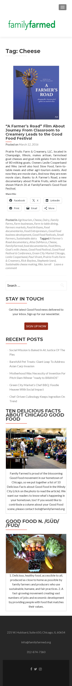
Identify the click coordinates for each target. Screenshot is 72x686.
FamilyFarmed (14, 245)
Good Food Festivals (44, 234)
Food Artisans (35, 227)
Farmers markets (16, 227)
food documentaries (35, 245)
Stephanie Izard (46, 260)
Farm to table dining (46, 223)
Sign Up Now (36, 326)
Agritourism (25, 220)
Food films (54, 245)
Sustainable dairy (26, 238)
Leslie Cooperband (16, 256)
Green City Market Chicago (48, 253)
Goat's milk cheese (16, 249)
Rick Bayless (28, 260)
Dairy (46, 220)
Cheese (37, 220)
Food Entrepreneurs (35, 231)
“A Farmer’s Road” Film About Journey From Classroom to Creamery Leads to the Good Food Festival (35, 132)
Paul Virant (35, 256)
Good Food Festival (39, 249)
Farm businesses (23, 223)
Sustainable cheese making (21, 264)
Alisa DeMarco (38, 242)
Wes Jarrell (44, 264)
